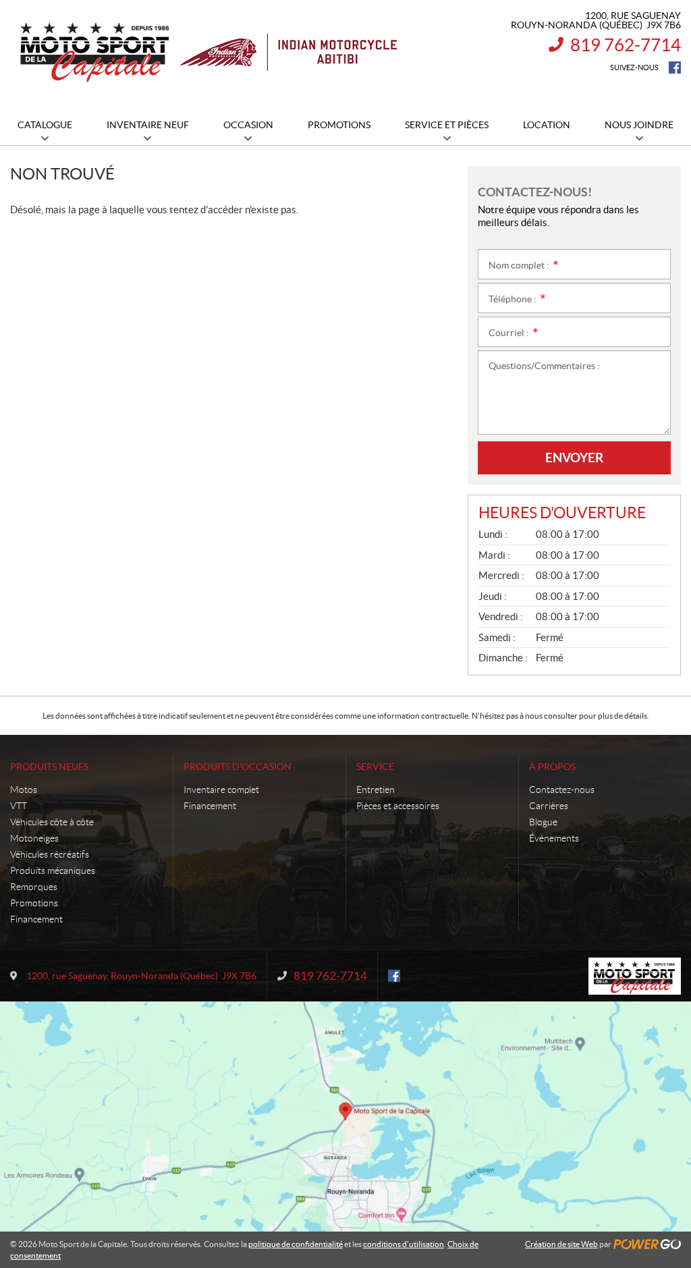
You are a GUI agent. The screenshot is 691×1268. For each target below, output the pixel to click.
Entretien (375, 789)
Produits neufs (49, 766)
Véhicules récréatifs (49, 854)
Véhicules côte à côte (52, 822)
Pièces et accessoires (397, 805)
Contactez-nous (562, 789)
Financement (36, 919)
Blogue (543, 822)
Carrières (548, 805)
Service (375, 766)
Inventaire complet (221, 789)
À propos (552, 766)
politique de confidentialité (295, 1244)
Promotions (34, 903)
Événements (554, 838)
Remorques (33, 886)
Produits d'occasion (238, 766)
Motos (23, 789)
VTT (18, 805)
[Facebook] (675, 67)
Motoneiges (34, 838)
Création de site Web (561, 1244)
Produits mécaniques (52, 870)
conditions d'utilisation (403, 1244)
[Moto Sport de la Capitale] (207, 52)
